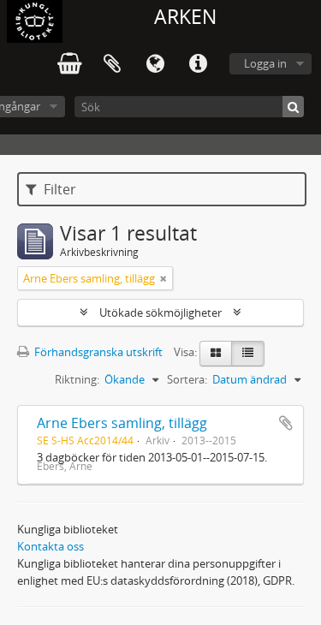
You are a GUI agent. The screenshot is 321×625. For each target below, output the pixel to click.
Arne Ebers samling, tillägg (122, 423)
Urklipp (112, 64)
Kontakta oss (50, 546)
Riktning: (77, 379)
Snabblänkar (197, 64)
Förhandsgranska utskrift (97, 352)
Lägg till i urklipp (285, 423)
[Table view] (248, 353)
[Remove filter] (163, 278)
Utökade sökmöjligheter (160, 312)
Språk (155, 64)
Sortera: (187, 379)
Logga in (265, 63)
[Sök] (293, 106)
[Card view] (215, 353)
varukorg (69, 64)
